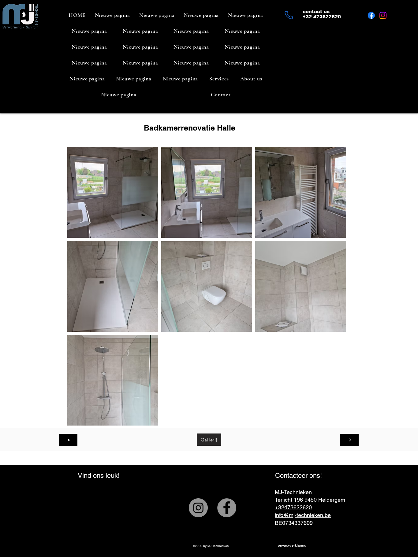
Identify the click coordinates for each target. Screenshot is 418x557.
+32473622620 (293, 507)
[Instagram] (383, 15)
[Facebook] (371, 15)
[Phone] (288, 15)
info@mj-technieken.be (303, 515)
